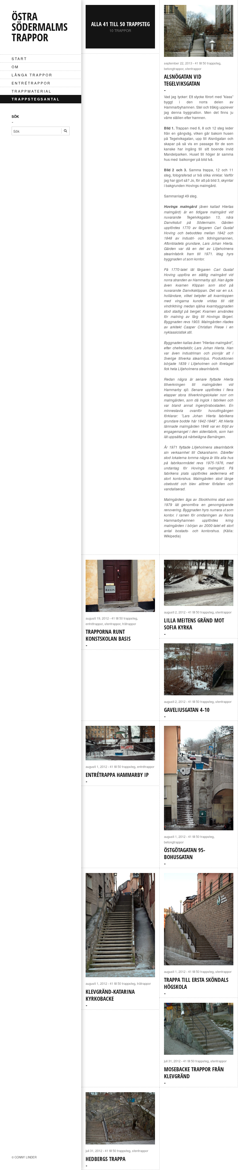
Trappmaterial (32, 91)
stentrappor (193, 68)
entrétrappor (31, 82)
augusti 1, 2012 (96, 766)
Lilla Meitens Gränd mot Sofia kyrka (194, 624)
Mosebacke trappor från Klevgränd (194, 1072)
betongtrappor (173, 68)
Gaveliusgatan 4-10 (187, 710)
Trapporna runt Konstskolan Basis (108, 635)
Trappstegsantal (36, 99)
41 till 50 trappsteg (207, 63)
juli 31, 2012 (172, 1061)
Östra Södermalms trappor (40, 26)
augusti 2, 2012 (174, 612)
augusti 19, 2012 (97, 618)
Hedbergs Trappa (105, 1159)
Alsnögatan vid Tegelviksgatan (182, 80)
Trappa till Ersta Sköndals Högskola (196, 983)
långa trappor (32, 74)
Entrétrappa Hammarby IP (117, 775)
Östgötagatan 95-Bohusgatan (184, 853)
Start (19, 58)
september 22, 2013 (178, 63)
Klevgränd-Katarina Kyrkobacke (110, 995)
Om (15, 66)
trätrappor (129, 623)
